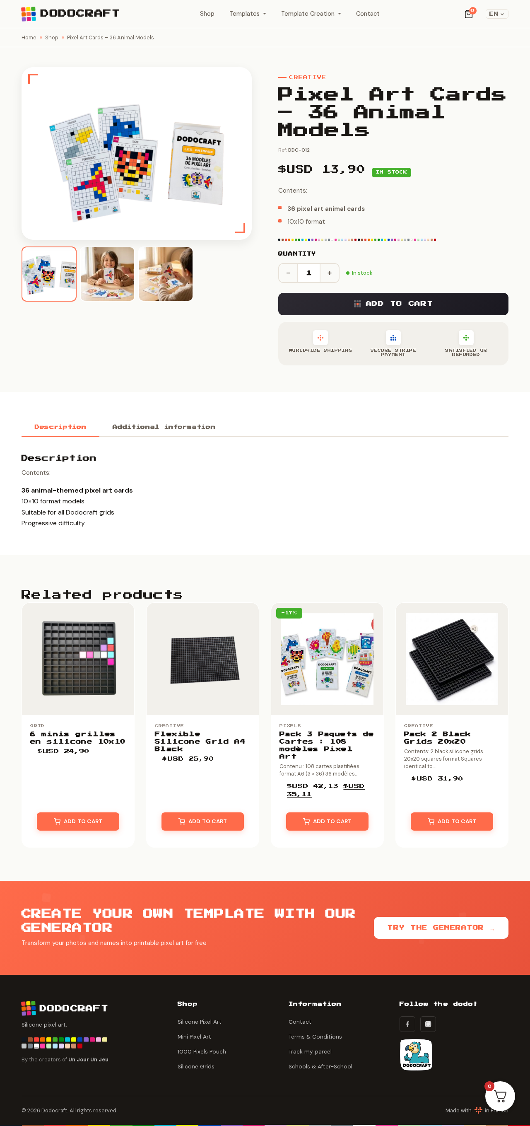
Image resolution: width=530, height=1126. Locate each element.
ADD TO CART (399, 304)
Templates (244, 13)
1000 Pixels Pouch (202, 1051)
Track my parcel (310, 1051)
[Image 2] (107, 274)
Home (29, 37)
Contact (368, 13)
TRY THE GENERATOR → (441, 927)
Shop (207, 13)
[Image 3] (165, 274)
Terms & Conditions (315, 1036)
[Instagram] (428, 1024)
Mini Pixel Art (194, 1036)
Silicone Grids (196, 1066)
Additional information (164, 427)
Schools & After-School (320, 1066)
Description (60, 427)
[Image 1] (49, 274)
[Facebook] (407, 1024)
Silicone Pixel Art (200, 1021)
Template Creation (308, 13)
